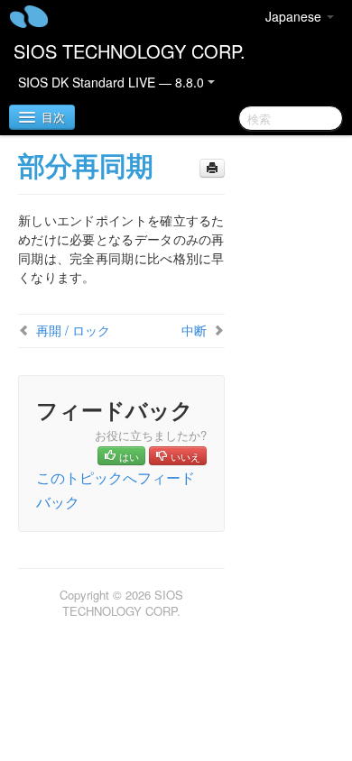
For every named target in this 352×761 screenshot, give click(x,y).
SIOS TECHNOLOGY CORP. (129, 51)
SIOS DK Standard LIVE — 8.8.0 (113, 82)
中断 (194, 330)
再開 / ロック (73, 330)
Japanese (295, 16)
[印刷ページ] (212, 168)
